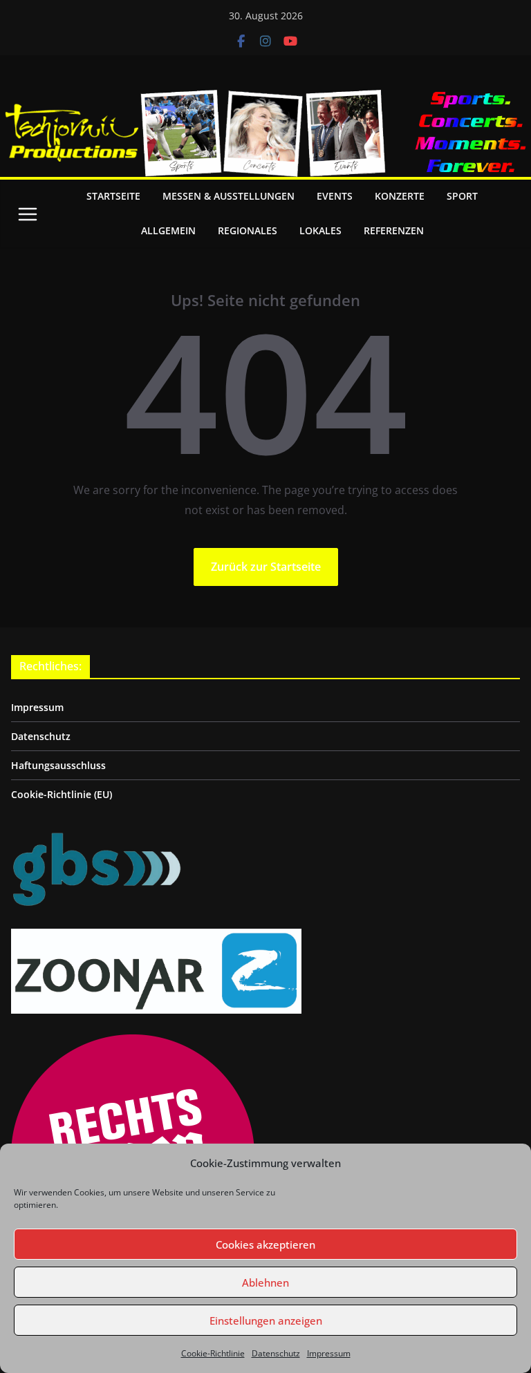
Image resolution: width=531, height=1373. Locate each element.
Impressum (329, 1353)
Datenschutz (276, 1353)
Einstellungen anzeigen (265, 1320)
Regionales (247, 230)
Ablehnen (265, 1282)
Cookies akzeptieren (265, 1244)
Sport (462, 195)
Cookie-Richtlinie (213, 1353)
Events (335, 195)
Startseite (113, 195)
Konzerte (400, 195)
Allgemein (168, 230)
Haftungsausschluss (58, 765)
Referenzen (394, 230)
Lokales (320, 230)
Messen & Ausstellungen (228, 195)
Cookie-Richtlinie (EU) (61, 794)
